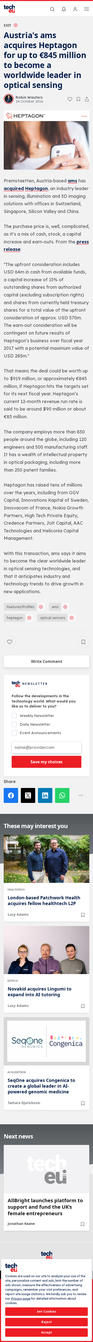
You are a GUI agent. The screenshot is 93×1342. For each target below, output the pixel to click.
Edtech (12, 981)
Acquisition (16, 1072)
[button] (46, 140)
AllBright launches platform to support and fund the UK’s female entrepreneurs (45, 1207)
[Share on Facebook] (12, 795)
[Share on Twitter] (29, 795)
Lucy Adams (18, 914)
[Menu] (86, 9)
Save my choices (46, 762)
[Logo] (12, 8)
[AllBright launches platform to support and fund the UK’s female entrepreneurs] (46, 1169)
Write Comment (46, 661)
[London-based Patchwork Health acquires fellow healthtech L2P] (46, 859)
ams (72, 181)
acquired (14, 188)
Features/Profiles (20, 606)
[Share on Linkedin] (46, 795)
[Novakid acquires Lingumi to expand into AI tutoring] (46, 950)
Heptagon (36, 188)
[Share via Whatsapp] (63, 795)
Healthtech (16, 889)
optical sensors (52, 617)
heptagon (15, 617)
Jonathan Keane (21, 1223)
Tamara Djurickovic (24, 1102)
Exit (7, 25)
